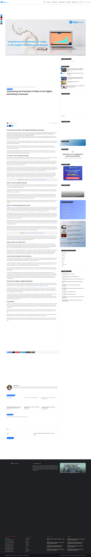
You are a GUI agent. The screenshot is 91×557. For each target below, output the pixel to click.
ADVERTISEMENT (62, 2)
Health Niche (64, 204)
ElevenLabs (27, 539)
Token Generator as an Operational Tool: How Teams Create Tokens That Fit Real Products (75, 78)
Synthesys (27, 542)
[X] (10, 126)
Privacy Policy (76, 555)
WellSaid (63, 255)
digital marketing (25, 132)
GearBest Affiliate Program (66, 211)
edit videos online (22, 222)
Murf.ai (63, 265)
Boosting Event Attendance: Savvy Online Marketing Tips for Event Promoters (14, 407)
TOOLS (49, 2)
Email (8, 433)
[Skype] (12, 126)
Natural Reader (64, 264)
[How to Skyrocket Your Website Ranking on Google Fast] (63, 227)
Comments (81, 222)
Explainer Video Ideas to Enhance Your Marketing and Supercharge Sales (34, 179)
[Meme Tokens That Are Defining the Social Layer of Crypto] (64, 74)
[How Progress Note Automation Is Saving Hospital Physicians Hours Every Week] (63, 231)
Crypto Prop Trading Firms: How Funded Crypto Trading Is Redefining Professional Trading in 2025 (75, 69)
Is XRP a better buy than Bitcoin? (73, 81)
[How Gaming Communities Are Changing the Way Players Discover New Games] (63, 239)
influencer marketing (51, 264)
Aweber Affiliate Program (65, 205)
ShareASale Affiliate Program (66, 214)
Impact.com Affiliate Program (66, 208)
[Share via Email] (1, 23)
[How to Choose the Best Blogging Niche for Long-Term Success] (63, 244)
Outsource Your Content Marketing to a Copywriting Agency (48, 407)
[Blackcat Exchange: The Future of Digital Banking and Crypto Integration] (64, 87)
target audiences (33, 136)
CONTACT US (75, 2)
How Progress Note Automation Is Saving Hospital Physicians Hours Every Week (74, 230)
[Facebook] (8, 126)
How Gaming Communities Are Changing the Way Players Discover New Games (75, 239)
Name (8, 429)
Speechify (27, 545)
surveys (11, 210)
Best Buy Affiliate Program (66, 217)
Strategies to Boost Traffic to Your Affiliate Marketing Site (31, 407)
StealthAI (63, 258)
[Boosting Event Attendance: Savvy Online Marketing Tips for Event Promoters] (15, 401)
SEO (45, 2)
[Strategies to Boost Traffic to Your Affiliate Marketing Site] (32, 401)
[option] (72, 192)
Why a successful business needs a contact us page (71, 472)
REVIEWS (68, 2)
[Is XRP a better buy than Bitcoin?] (64, 83)
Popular (72, 222)
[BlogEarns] (5, 2)
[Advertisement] (45, 11)
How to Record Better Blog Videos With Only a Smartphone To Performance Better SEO (75, 235)
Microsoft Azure (64, 252)
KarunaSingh (16, 385)
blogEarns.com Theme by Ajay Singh (23, 555)
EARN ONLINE (55, 2)
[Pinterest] (1, 19)
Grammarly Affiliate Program (66, 207)
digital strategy (36, 303)
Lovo (62, 261)
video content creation (14, 207)
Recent (64, 222)
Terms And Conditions (82, 555)
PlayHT (63, 262)
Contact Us (72, 555)
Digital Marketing (9, 89)
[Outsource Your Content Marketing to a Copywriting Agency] (50, 401)
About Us (68, 555)
